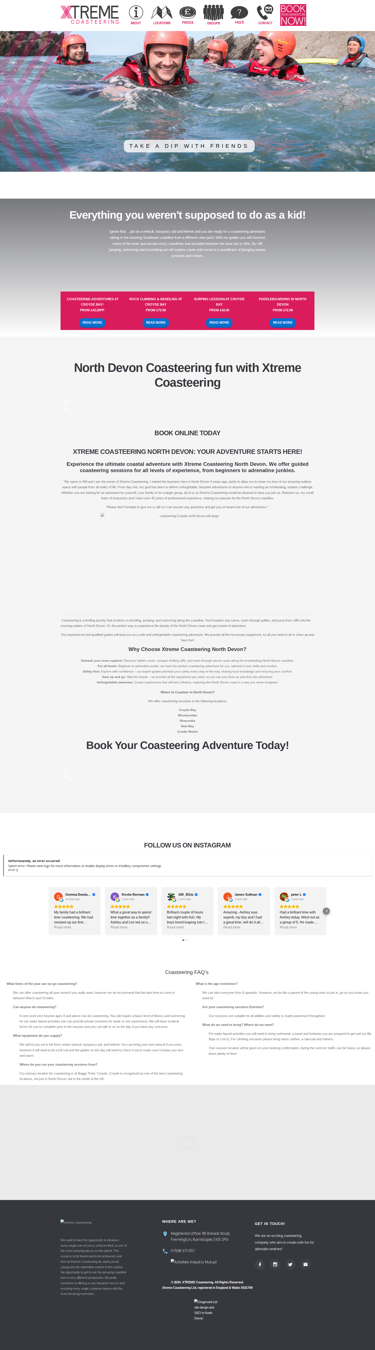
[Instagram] (275, 1264)
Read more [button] (62, 927)
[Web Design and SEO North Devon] (207, 1310)
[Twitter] (290, 1264)
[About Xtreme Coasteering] (136, 15)
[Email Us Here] (305, 1264)
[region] (187, 101)
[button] (6, 101)
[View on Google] (58, 896)
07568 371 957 (183, 1250)
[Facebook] (260, 1264)
